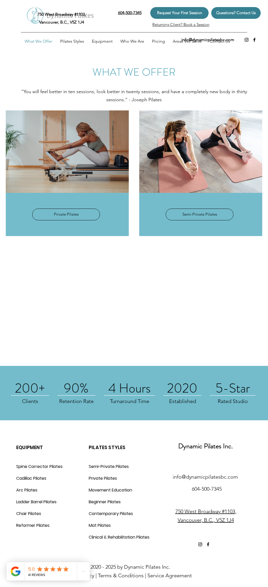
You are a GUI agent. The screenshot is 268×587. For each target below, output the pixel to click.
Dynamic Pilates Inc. (205, 446)
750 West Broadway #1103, (205, 511)
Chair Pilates (28, 514)
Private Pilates (103, 478)
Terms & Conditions (121, 575)
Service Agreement (169, 575)
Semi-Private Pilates (109, 466)
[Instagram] (246, 39)
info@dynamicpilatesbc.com (207, 39)
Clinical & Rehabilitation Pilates (118, 537)
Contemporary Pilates (111, 514)
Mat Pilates (100, 525)
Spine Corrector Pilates (39, 466)
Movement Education (110, 490)
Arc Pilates (26, 490)
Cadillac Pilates (31, 478)
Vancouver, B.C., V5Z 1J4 (206, 520)
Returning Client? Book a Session (180, 24)
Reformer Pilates (32, 525)
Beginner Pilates (105, 502)
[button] (179, 13)
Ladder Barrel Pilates (36, 502)
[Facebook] (254, 39)
